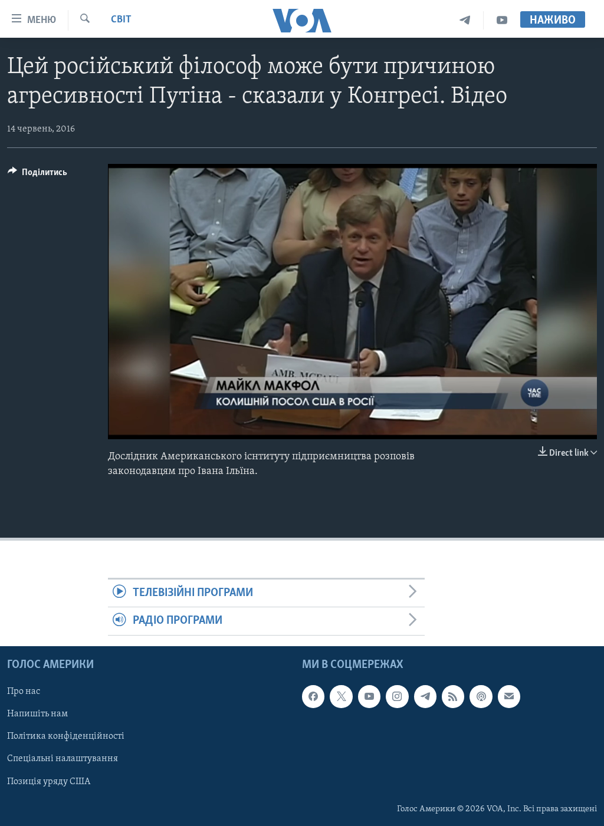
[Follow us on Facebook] (313, 696)
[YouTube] (502, 20)
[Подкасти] (481, 696)
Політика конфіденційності (65, 736)
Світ (121, 20)
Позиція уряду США (48, 781)
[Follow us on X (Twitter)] (341, 696)
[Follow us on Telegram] (425, 696)
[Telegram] (465, 20)
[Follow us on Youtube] (369, 696)
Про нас (23, 691)
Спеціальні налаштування (62, 759)
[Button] (37, 175)
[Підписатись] (509, 696)
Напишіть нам (37, 714)
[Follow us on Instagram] (397, 696)
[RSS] (453, 696)
